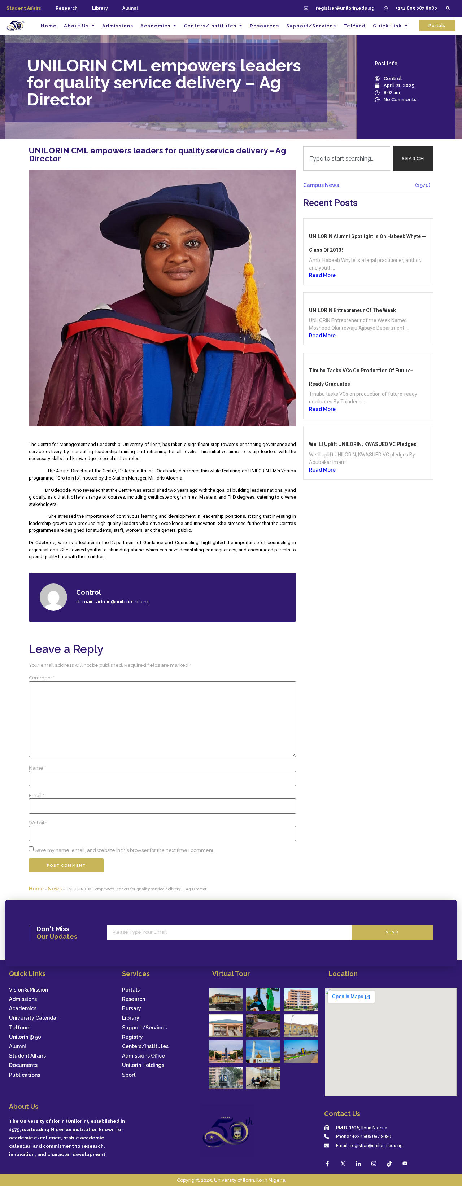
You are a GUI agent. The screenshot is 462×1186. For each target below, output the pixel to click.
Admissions (23, 999)
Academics (22, 1009)
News (55, 889)
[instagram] (374, 1163)
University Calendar (33, 1018)
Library (100, 8)
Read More (322, 275)
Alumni (130, 8)
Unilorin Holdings (143, 1065)
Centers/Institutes (145, 1047)
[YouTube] (405, 1163)
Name (37, 768)
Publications (24, 1075)
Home (36, 889)
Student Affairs (27, 1056)
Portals (131, 990)
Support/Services (144, 1028)
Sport (129, 1075)
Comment (42, 677)
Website (38, 822)
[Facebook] (327, 1163)
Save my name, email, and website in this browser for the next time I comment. (124, 850)
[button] (447, 8)
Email (36, 795)
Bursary (131, 1009)
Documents (23, 1065)
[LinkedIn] (358, 1163)
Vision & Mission (28, 990)
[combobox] (346, 158)
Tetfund (19, 1028)
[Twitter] (342, 1163)
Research (67, 8)
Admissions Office (143, 1056)
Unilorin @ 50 (25, 1037)
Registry (132, 1037)
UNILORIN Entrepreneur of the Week (352, 310)
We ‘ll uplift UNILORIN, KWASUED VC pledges (363, 444)
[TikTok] (389, 1163)
